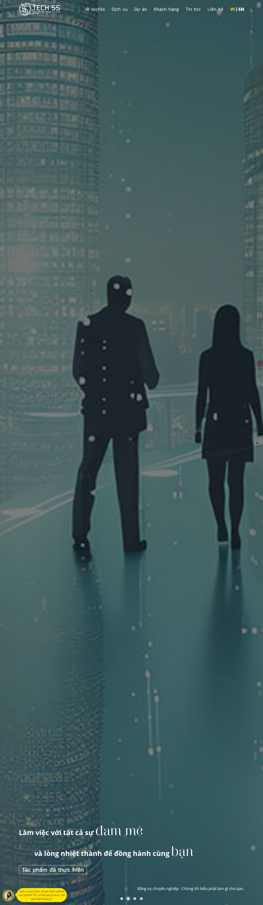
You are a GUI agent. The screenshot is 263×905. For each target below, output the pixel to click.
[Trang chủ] (39, 9)
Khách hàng (166, 9)
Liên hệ (215, 9)
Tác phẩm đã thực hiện (53, 869)
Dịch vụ (120, 9)
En (241, 9)
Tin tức (193, 9)
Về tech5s (95, 9)
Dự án (140, 9)
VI (232, 9)
